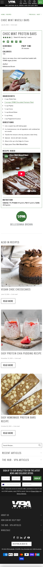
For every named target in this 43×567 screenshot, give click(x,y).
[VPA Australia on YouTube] (28, 538)
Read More (8, 301)
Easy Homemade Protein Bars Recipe (18, 419)
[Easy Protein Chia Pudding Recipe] (21, 330)
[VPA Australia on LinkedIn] (21, 538)
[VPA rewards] (34, 1)
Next (38, 14)
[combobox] (26, 478)
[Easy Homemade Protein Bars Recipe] (21, 394)
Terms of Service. (21, 493)
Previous (32, 14)
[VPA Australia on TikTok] (25, 538)
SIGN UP (37, 478)
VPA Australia (10, 549)
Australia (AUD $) (20, 544)
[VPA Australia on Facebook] (14, 538)
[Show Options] (29, 478)
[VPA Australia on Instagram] (17, 538)
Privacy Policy (35, 491)
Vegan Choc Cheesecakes (16, 289)
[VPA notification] (21, 1)
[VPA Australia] (11, 2)
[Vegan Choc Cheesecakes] (21, 266)
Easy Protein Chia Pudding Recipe (21, 353)
